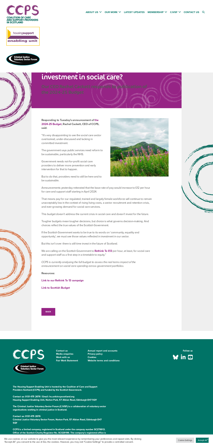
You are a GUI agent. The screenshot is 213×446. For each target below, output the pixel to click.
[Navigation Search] (204, 13)
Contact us (62, 350)
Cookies (92, 357)
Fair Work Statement (67, 360)
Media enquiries (64, 354)
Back (48, 311)
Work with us (63, 357)
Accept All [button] (202, 440)
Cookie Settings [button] (185, 440)
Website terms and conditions (104, 360)
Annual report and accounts (102, 350)
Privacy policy (95, 354)
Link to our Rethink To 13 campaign (62, 280)
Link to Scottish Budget (55, 288)
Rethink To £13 (103, 251)
